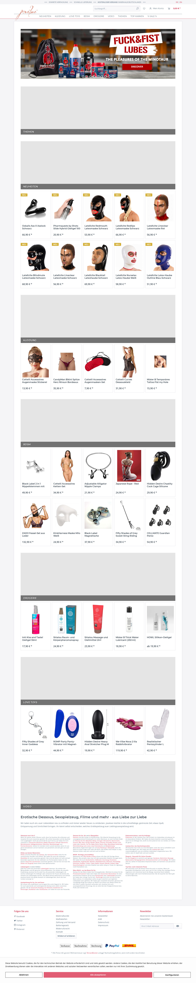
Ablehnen (24, 975)
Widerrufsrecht (63, 928)
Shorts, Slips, (103, 844)
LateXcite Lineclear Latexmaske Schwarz (65, 276)
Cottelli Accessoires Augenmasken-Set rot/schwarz (95, 381)
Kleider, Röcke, (95, 842)
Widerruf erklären (66, 936)
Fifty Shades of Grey (89, 856)
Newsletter (103, 916)
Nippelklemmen (101, 861)
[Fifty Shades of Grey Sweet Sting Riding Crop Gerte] (129, 515)
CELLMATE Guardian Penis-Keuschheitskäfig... (158, 534)
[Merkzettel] (144, 8)
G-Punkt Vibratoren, (62, 842)
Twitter (19, 920)
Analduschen (43, 889)
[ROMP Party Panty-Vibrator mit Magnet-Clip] (66, 724)
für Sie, (81, 835)
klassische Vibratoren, (36, 842)
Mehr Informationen (154, 966)
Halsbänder (76, 861)
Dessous (75, 835)
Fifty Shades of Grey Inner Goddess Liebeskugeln (33, 743)
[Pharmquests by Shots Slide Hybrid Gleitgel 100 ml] (66, 208)
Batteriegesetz (62, 925)
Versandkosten (92, 953)
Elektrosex (129, 837)
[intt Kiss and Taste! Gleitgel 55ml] (35, 619)
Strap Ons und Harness (32, 861)
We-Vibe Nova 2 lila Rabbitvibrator (126, 743)
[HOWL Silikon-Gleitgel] (160, 619)
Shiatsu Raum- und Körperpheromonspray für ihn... (66, 638)
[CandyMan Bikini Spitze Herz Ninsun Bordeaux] (66, 361)
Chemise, (103, 842)
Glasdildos (24, 858)
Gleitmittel (163, 858)
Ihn (85, 835)
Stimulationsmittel (152, 860)
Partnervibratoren (26, 846)
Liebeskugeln (45, 868)
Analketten (32, 889)
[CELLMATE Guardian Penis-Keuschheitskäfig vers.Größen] (160, 515)
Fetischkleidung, (78, 846)
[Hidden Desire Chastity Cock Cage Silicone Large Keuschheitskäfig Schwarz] (160, 466)
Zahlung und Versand (65, 922)
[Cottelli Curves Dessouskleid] (129, 361)
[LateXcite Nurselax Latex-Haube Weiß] (129, 257)
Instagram (20, 925)
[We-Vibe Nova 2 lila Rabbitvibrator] (129, 724)
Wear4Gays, (111, 844)
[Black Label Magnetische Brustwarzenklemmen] (98, 515)
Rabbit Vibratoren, (49, 842)
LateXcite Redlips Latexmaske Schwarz (127, 227)
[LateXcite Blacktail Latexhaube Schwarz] (98, 257)
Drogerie (133, 858)
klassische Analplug (37, 888)
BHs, (80, 842)
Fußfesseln (98, 860)
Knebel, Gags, (114, 863)
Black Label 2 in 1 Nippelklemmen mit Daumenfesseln (33, 485)
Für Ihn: (88, 844)
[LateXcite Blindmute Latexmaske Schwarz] (35, 257)
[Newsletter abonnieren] (177, 926)
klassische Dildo (53, 855)
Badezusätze (130, 860)
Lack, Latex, (87, 846)
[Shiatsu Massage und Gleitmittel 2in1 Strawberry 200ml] (98, 619)
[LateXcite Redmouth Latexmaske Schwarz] (98, 208)
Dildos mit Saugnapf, (27, 863)
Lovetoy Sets (156, 849)
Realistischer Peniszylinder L (155, 743)
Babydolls (89, 841)
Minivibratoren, (25, 844)
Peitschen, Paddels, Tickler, (81, 863)
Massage (170, 858)
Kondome (156, 858)
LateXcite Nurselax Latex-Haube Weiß (126, 276)
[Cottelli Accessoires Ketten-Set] (66, 466)
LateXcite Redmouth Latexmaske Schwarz (96, 227)
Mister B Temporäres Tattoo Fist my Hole (158, 380)
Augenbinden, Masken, (88, 861)
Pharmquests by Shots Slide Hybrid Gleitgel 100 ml (66, 227)
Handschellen (90, 860)
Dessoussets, (116, 841)
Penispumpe (99, 875)
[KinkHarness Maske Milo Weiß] (66, 515)
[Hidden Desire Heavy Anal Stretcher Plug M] (98, 724)
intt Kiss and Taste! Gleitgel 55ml (32, 638)
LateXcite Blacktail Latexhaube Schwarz (96, 276)
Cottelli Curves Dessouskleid (124, 380)
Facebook (20, 916)
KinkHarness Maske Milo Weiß (66, 534)
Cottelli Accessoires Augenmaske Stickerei (34, 380)
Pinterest (20, 929)
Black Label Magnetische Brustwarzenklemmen (97, 534)
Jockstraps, (119, 844)
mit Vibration (48, 888)
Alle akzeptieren (98, 975)
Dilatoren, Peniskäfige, (113, 861)
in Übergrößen (93, 835)
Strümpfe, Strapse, (112, 842)
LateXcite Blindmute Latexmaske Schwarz (34, 276)
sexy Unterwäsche (97, 846)
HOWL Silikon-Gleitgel (159, 637)
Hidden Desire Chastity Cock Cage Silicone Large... (159, 485)
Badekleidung (110, 846)
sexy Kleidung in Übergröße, (106, 848)
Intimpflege (164, 860)
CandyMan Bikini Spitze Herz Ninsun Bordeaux (66, 380)
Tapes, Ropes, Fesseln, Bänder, (100, 863)
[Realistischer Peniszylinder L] (160, 724)
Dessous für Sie (80, 841)
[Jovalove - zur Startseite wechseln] (26, 13)
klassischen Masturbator (109, 874)
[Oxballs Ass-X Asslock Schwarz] (35, 208)
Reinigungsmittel (139, 860)
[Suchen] (137, 8)
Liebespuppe (111, 875)
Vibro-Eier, (46, 844)
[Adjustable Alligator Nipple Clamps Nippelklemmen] (98, 466)
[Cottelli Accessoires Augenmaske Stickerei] (35, 361)
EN (181, 2)
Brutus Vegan (98, 54)
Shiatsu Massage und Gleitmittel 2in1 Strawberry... (96, 638)
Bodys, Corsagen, (98, 841)
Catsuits (82, 844)
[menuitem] (116, 8)
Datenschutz (103, 922)
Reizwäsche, (107, 841)
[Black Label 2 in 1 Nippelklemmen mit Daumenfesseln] (35, 466)
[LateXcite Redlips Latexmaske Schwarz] (129, 208)
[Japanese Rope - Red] (129, 466)
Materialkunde (62, 916)
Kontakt (59, 931)
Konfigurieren (172, 975)
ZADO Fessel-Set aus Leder (33, 534)
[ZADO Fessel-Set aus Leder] (35, 515)
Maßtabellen (61, 919)
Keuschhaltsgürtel (79, 865)
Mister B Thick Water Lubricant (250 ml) (127, 638)
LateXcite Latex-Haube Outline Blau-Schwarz (159, 276)
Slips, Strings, (86, 842)
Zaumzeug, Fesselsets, (109, 860)
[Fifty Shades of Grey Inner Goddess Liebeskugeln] (35, 724)
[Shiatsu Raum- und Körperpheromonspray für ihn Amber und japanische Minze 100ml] (66, 619)
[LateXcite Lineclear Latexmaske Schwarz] (66, 257)
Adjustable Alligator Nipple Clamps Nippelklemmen (96, 485)
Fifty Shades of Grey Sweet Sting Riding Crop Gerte (126, 534)
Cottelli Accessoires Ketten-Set (64, 485)
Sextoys (41, 855)
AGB (100, 919)
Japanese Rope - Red (127, 483)
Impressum (103, 925)
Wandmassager (54, 844)
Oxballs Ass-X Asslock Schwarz (34, 227)
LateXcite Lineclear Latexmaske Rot (157, 227)
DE (177, 2)
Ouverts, (75, 842)
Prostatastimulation (79, 874)
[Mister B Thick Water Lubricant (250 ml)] (129, 619)
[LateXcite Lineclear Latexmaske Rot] (160, 208)
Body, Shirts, (95, 844)
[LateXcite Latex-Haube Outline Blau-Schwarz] (160, 257)
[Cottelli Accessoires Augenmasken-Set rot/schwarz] (98, 361)
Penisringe (99, 877)
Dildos (23, 855)
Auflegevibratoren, (36, 844)
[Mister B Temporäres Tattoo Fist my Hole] (160, 361)
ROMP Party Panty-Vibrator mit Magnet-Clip (65, 743)
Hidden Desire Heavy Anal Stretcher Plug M (97, 743)
